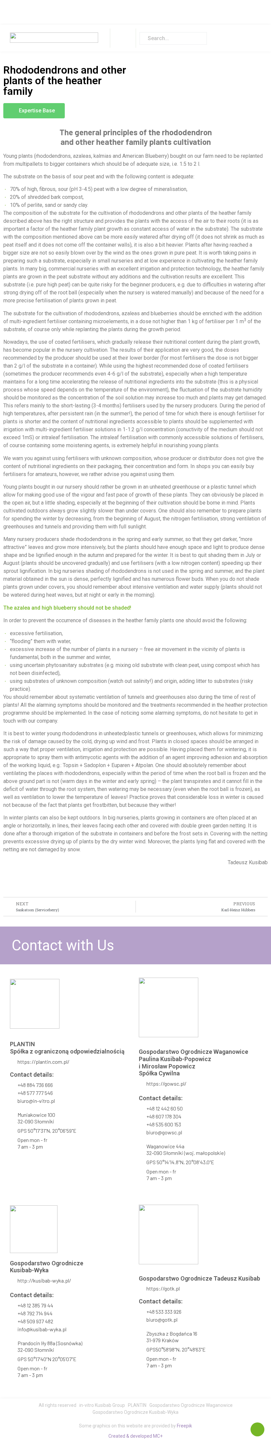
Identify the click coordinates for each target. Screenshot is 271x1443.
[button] (123, 38)
